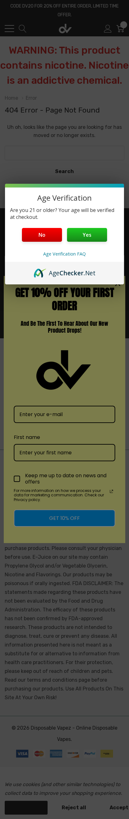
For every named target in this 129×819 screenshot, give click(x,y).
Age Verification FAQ (64, 254)
